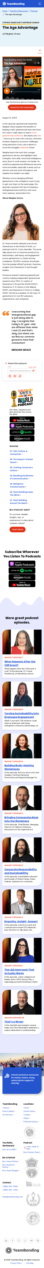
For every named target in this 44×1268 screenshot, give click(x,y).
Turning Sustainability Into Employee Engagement (21, 715)
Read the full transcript (22, 107)
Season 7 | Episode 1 (13, 965)
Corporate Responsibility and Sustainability (20, 871)
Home (4, 11)
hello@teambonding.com (12, 1197)
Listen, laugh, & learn (32, 1147)
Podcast (34, 11)
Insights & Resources (19, 11)
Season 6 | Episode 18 (14, 1017)
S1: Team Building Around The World (19, 501)
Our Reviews (8, 1115)
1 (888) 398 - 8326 (10, 1190)
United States (29, 1111)
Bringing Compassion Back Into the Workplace (21, 819)
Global (26, 1118)
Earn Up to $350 (9, 1149)
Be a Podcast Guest (32, 1152)
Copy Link (32, 367)
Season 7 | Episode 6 (13, 709)
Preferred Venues (31, 1122)
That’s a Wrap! (13, 1021)
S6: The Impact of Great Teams (21, 461)
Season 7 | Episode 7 (13, 657)
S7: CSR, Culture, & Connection (19, 452)
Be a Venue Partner (10, 1161)
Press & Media (8, 1111)
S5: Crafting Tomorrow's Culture (21, 469)
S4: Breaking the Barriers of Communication (21, 477)
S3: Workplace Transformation (18, 485)
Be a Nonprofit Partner (8, 1166)
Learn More (17, 529)
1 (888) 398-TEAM (10, 1186)
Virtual (26, 1108)
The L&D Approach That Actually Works (19, 971)
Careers (6, 1108)
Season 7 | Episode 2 (13, 917)
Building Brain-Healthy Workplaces (19, 767)
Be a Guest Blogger (11, 1170)
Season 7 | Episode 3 (13, 865)
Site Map (29, 1263)
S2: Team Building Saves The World (21, 493)
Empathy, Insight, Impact (21, 921)
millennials (24, 147)
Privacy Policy (16, 1263)
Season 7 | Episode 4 (13, 813)
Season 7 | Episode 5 (13, 761)
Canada (27, 1115)
